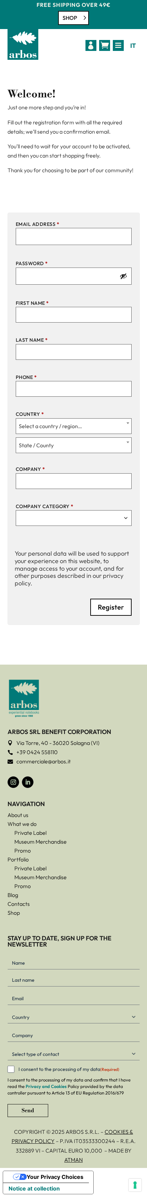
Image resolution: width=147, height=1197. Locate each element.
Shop (70, 17)
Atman (73, 1159)
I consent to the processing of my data (68, 1069)
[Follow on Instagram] (13, 782)
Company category (45, 506)
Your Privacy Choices (55, 1176)
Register (111, 607)
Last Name (32, 340)
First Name (32, 303)
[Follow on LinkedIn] (28, 782)
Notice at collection (34, 1188)
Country (30, 414)
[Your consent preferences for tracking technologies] (135, 1185)
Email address (37, 224)
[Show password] (123, 276)
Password (32, 263)
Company (30, 469)
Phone (26, 377)
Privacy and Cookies (46, 1086)
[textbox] (73, 426)
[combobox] (74, 426)
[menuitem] (90, 45)
